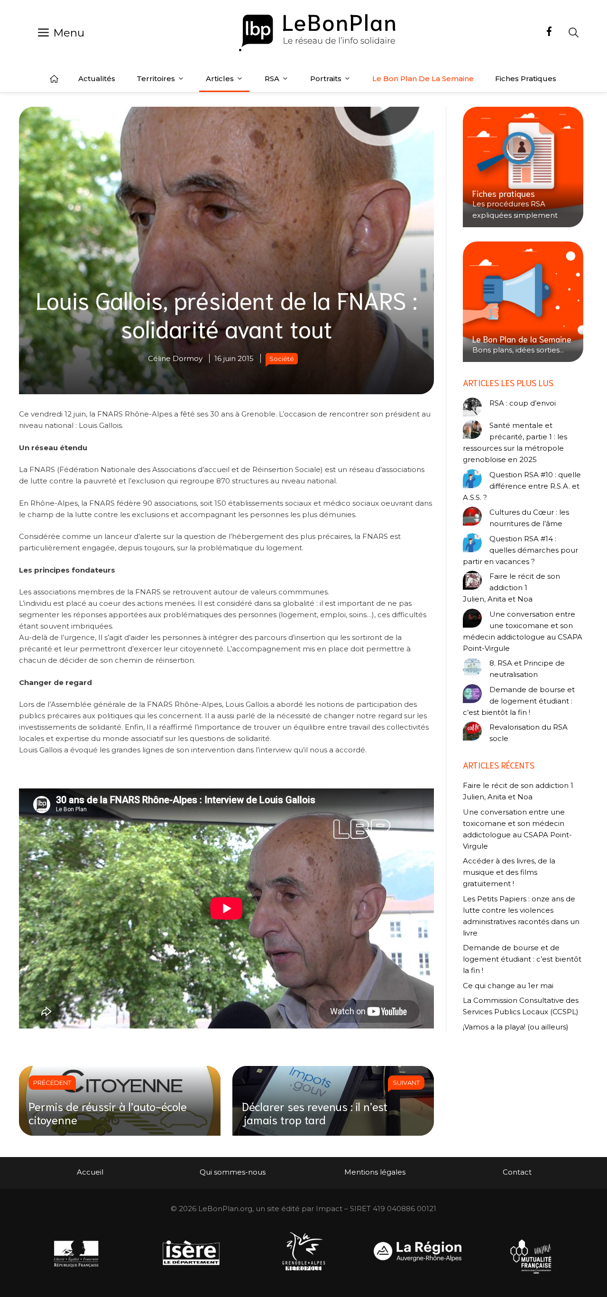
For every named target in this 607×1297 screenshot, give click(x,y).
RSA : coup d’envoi (522, 403)
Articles (220, 78)
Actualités (96, 78)
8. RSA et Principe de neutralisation (527, 668)
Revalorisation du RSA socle (528, 733)
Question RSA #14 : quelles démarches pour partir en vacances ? (520, 550)
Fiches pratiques (525, 78)
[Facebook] (549, 32)
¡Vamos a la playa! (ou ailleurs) (516, 1026)
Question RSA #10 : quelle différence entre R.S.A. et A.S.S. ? (522, 486)
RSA (272, 78)
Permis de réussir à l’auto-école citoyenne (107, 1112)
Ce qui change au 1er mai (508, 985)
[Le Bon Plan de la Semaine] (523, 301)
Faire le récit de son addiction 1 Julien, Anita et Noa (511, 587)
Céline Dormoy (175, 358)
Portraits (325, 78)
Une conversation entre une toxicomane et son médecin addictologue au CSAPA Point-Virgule (522, 631)
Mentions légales (374, 1172)
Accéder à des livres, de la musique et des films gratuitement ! (509, 872)
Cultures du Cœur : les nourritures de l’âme (529, 518)
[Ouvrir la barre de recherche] (574, 32)
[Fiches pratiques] (523, 167)
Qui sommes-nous (233, 1172)
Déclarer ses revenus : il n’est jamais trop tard (314, 1112)
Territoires (156, 78)
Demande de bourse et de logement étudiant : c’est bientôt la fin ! (519, 701)
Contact (517, 1172)
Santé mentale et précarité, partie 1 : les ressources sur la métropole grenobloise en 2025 (515, 442)
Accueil (54, 78)
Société (281, 358)
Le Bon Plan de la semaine (423, 78)
